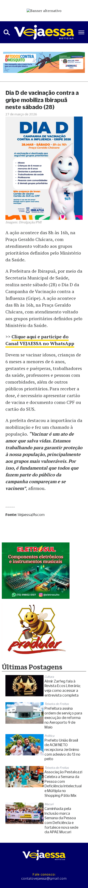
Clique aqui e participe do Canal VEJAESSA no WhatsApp (39, 340)
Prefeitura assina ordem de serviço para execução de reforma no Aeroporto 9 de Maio (63, 717)
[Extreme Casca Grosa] (35, 570)
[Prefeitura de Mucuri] (44, 62)
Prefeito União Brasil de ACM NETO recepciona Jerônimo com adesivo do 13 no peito (62, 749)
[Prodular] (35, 631)
